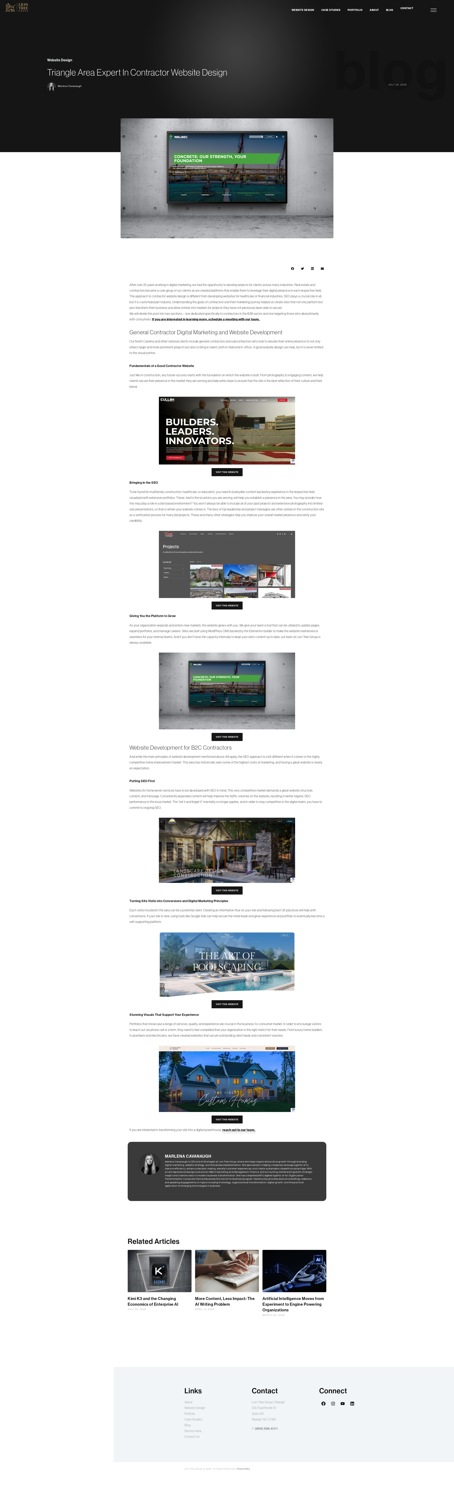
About (374, 9)
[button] (293, 269)
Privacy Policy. (243, 1469)
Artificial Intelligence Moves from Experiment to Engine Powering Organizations (293, 1304)
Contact (406, 8)
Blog (389, 9)
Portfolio (355, 9)
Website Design (303, 9)
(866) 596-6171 (266, 1429)
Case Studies (330, 9)
